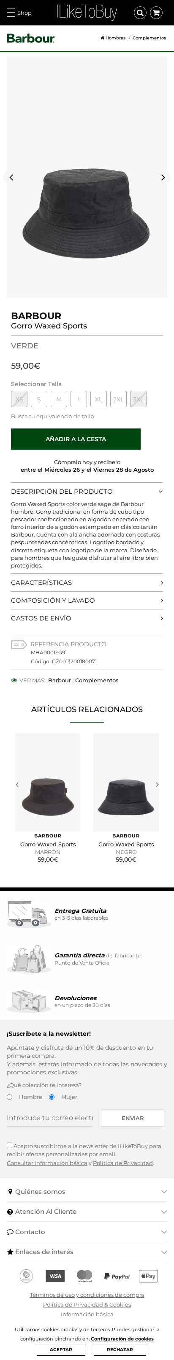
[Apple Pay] (148, 1276)
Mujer (69, 1096)
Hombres (115, 38)
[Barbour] (31, 38)
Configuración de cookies (122, 1339)
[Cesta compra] (156, 12)
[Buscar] (140, 12)
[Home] (99, 38)
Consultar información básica (47, 1163)
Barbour (59, 680)
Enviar (133, 1118)
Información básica (87, 1314)
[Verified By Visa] (55, 1276)
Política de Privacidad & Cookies (87, 1304)
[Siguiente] (163, 177)
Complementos (149, 38)
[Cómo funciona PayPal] (116, 1276)
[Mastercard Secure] (84, 1276)
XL (98, 399)
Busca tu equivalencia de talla (52, 416)
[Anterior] (11, 177)
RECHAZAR (120, 1349)
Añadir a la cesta (76, 439)
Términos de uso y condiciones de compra (87, 1294)
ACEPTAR (61, 1349)
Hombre (30, 1096)
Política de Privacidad (123, 1163)
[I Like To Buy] (87, 11)
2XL (118, 399)
